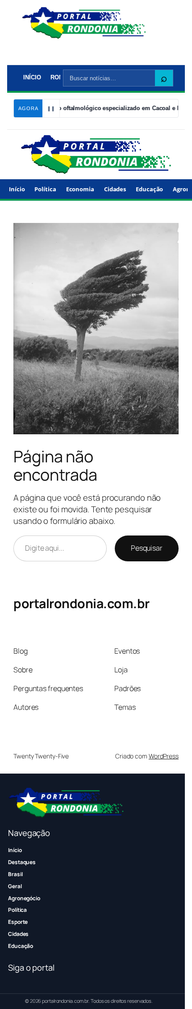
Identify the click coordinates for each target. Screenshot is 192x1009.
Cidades (115, 189)
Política (45, 189)
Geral (15, 886)
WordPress (164, 756)
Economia (80, 189)
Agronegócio (24, 898)
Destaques (22, 862)
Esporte (18, 922)
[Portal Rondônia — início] (83, 23)
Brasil (15, 874)
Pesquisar (147, 548)
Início (32, 77)
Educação (149, 189)
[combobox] (109, 78)
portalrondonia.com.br (81, 603)
